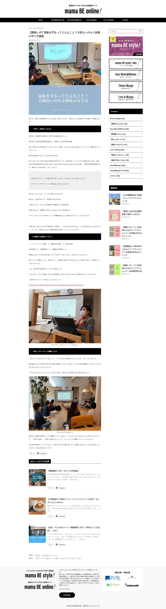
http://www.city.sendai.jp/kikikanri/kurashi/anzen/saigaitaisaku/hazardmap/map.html (56, 285)
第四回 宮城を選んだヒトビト (47, 555)
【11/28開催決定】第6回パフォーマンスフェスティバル (132, 198)
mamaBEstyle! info (57, 20)
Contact (125, 20)
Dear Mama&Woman (75, 20)
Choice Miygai (91, 20)
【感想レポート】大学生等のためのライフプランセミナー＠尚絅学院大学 (132, 268)
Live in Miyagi (108, 20)
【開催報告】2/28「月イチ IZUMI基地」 (63, 471)
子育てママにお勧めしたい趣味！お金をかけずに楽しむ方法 (58, 558)
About (41, 20)
